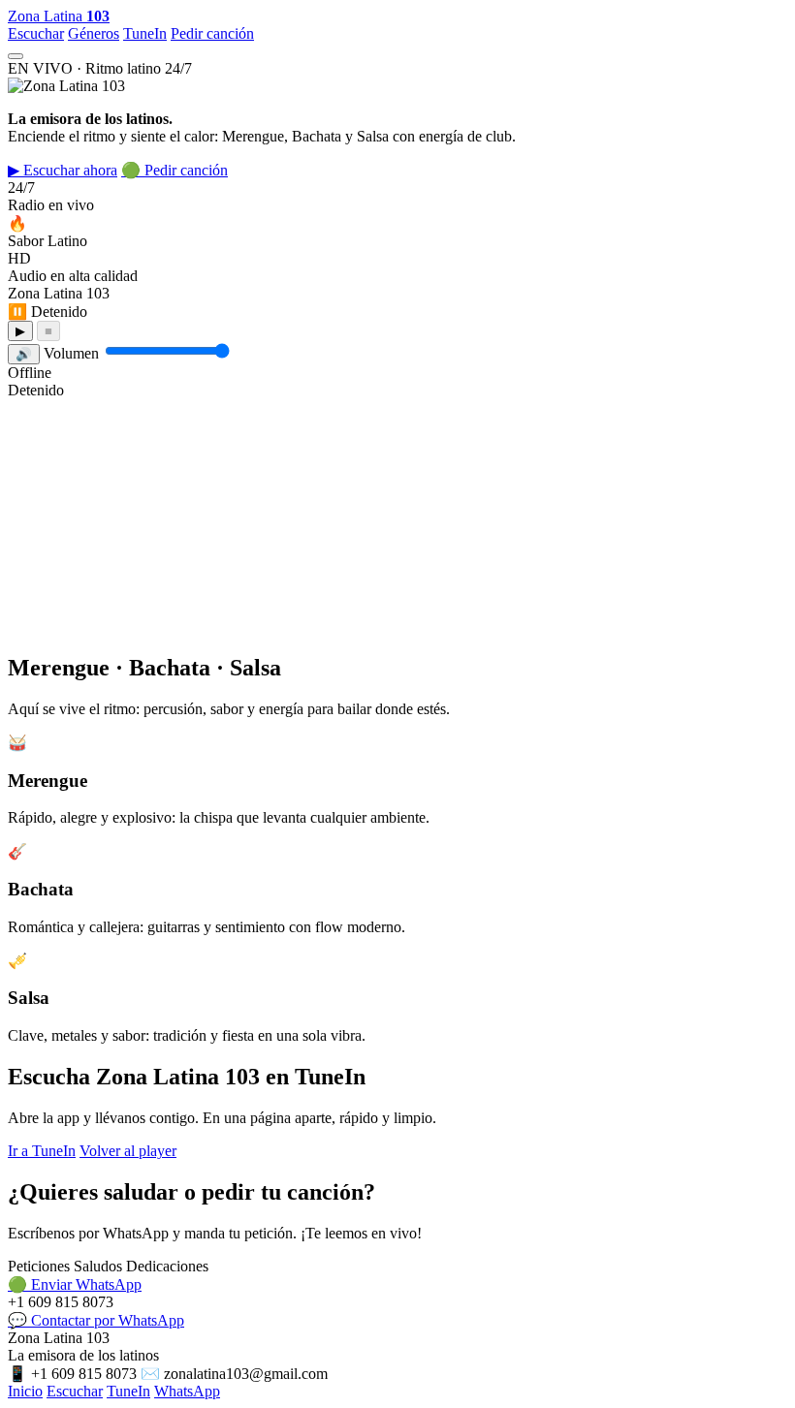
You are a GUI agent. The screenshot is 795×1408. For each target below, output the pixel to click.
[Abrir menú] (15, 56)
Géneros (93, 33)
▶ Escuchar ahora (62, 170)
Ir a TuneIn (42, 1150)
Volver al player (128, 1150)
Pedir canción (212, 33)
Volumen (71, 353)
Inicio (25, 1391)
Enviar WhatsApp (75, 1284)
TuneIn (145, 33)
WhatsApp (187, 1391)
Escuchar (36, 33)
